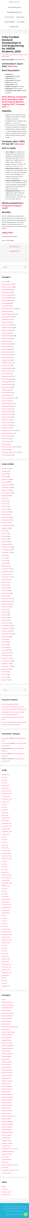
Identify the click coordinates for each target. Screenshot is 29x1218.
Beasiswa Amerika (7, 284)
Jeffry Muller (5, 738)
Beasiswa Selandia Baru (8, 398)
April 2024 (5, 539)
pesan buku (5, 449)
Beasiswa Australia (7, 289)
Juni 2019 (4, 674)
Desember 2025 (6, 485)
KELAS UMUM (20, 17)
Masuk (4, 1186)
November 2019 (6, 661)
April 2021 (5, 617)
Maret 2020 (5, 650)
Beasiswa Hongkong (7, 327)
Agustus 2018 (6, 680)
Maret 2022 (5, 590)
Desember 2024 (6, 517)
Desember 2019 (6, 658)
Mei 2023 (4, 560)
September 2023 (7, 552)
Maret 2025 (5, 509)
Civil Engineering (16, 123)
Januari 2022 (5, 596)
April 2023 (5, 563)
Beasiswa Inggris (6, 338)
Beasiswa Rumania (7, 392)
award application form (16, 166)
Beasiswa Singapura (7, 403)
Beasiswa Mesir (6, 373)
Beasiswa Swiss (6, 419)
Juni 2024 (4, 533)
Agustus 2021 (6, 606)
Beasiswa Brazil (6, 306)
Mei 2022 (4, 585)
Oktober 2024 (6, 522)
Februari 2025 (6, 512)
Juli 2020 (4, 639)
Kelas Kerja (5, 444)
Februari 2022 (6, 593)
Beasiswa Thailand (18, 54)
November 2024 (6, 520)
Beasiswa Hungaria (7, 330)
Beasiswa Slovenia (7, 409)
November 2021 (6, 601)
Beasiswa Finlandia (7, 325)
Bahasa (4, 281)
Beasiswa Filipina (7, 322)
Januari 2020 (5, 655)
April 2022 (5, 587)
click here (12, 66)
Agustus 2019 (6, 669)
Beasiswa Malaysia (7, 368)
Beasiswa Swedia (6, 417)
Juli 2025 (4, 498)
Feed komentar (6, 1192)
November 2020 (6, 628)
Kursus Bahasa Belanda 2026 (10, 704)
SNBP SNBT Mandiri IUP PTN (10, 452)
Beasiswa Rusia (6, 395)
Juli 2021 (4, 609)
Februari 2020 (6, 653)
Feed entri (5, 1189)
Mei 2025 (4, 503)
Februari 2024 (6, 544)
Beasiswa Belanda (7, 300)
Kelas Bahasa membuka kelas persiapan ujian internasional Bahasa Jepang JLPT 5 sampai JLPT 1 (14, 102)
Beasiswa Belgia (6, 303)
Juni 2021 (4, 612)
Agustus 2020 (6, 636)
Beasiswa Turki (6, 428)
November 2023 (6, 550)
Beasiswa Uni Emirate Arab (9, 430)
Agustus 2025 (6, 495)
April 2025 (5, 506)
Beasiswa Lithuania (7, 363)
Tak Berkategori (6, 455)
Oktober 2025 (6, 490)
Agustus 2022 (6, 579)
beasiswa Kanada (7, 357)
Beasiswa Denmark (7, 316)
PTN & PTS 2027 (9, 17)
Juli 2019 (4, 671)
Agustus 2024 (6, 528)
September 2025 (7, 493)
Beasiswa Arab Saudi (8, 287)
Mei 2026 (4, 476)
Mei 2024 (4, 536)
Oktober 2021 (6, 604)
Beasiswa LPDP (6, 365)
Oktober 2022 (6, 574)
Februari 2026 (6, 479)
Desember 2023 (6, 547)
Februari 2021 (6, 623)
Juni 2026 (4, 474)
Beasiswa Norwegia (7, 379)
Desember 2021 (6, 598)
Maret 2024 (5, 541)
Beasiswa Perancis (7, 384)
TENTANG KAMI (13, 26)
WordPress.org (6, 1194)
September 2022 (7, 577)
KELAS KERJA (20, 22)
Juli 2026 (4, 471)
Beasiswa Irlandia (7, 344)
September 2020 (7, 634)
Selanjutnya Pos (14, 251)
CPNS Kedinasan (6, 441)
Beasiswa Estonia (7, 319)
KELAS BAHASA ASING (14, 7)
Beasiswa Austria (6, 292)
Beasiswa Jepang (7, 54)
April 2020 (5, 647)
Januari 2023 (5, 566)
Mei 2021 (4, 615)
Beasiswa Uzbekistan (8, 433)
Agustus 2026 (6, 468)
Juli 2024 (4, 531)
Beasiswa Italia (6, 346)
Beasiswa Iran (6, 341)
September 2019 (7, 666)
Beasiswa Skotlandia (7, 406)
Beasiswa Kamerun (7, 354)
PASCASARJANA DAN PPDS (14, 12)
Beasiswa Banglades (7, 297)
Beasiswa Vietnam (7, 436)
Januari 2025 (5, 514)
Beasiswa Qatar (6, 390)
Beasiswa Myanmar (7, 376)
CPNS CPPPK (5, 438)
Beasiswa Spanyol (7, 411)
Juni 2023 (4, 558)
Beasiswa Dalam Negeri (8, 314)
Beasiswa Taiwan (6, 422)
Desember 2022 (6, 569)
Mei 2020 (4, 644)
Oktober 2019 (6, 663)
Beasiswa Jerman (7, 352)
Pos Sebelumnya (14, 247)
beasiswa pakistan (7, 381)
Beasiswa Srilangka (7, 414)
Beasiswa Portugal (7, 387)
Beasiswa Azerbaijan (8, 295)
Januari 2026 (5, 482)
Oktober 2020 (6, 631)
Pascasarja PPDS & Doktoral (10, 447)
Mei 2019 (4, 677)
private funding (6, 743)
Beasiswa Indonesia (7, 335)
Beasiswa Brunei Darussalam (10, 308)
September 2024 (7, 525)
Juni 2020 (4, 642)
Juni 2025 (4, 501)
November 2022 (6, 571)
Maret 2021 (5, 620)
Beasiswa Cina (6, 311)
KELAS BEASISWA (10, 22)
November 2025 (6, 487)
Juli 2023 (4, 555)
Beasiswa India (6, 333)
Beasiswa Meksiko (7, 371)
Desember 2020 (6, 625)
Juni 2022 (4, 582)
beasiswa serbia (6, 401)
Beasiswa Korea (6, 360)
